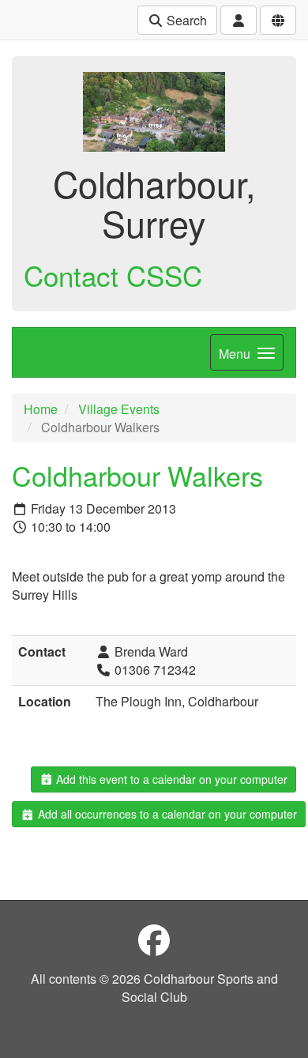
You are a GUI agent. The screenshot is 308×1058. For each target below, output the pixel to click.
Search (185, 20)
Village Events (119, 409)
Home (41, 409)
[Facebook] (154, 939)
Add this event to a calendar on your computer (170, 779)
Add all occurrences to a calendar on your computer (166, 814)
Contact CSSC (113, 275)
